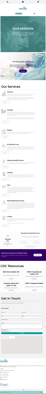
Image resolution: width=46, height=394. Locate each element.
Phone (2, 315)
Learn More (22, 70)
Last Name (24, 312)
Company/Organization (4, 319)
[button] (19, 14)
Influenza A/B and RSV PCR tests (15, 160)
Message (2, 323)
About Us (23, 39)
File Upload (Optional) (4, 329)
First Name (3, 312)
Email (23, 315)
